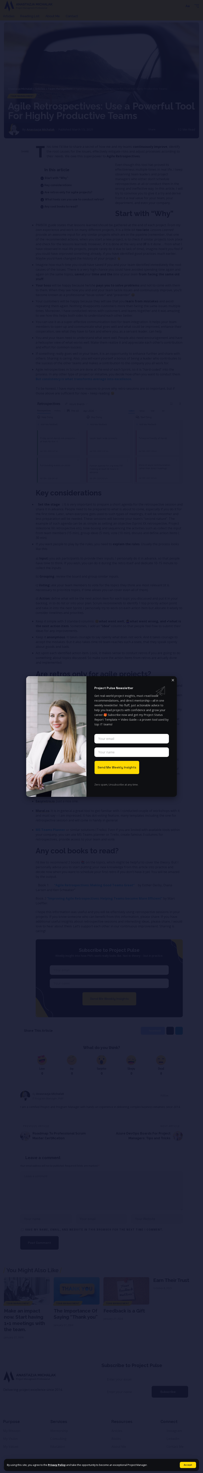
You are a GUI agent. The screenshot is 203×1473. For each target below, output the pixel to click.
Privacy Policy (57, 1465)
